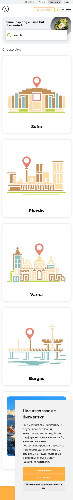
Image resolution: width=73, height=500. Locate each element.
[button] (36, 94)
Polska (42, 2)
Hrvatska (29, 2)
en (58, 9)
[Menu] (68, 9)
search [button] (17, 35)
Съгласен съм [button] (43, 470)
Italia (66, 2)
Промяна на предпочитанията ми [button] (44, 486)
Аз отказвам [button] (43, 477)
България (55, 2)
